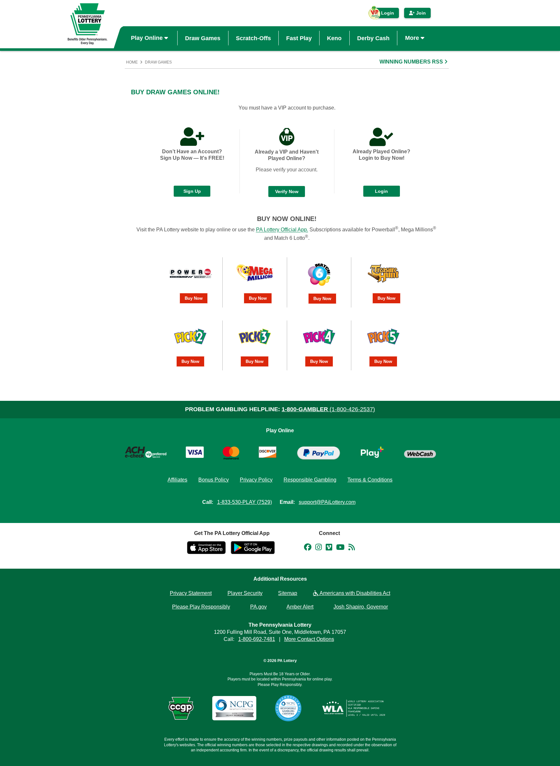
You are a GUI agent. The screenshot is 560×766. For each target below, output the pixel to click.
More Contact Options (309, 639)
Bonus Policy (213, 479)
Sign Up (192, 191)
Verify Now (286, 191)
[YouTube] (340, 548)
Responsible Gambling (310, 479)
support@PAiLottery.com (327, 502)
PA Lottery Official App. (282, 230)
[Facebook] (307, 548)
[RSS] (351, 548)
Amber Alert (299, 606)
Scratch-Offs (253, 38)
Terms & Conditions (369, 479)
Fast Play (299, 38)
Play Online (147, 38)
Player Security (245, 593)
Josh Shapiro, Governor (360, 606)
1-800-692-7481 (256, 639)
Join (420, 13)
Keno (334, 38)
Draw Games (202, 38)
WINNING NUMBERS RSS (411, 61)
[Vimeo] (329, 548)
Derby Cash (373, 38)
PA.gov (258, 606)
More (413, 38)
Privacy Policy (256, 479)
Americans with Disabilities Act (354, 593)
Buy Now (194, 298)
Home (132, 62)
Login (384, 14)
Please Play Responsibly (201, 606)
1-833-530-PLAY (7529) (244, 502)
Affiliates (177, 479)
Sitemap (287, 593)
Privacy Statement (191, 593)
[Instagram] (318, 548)
